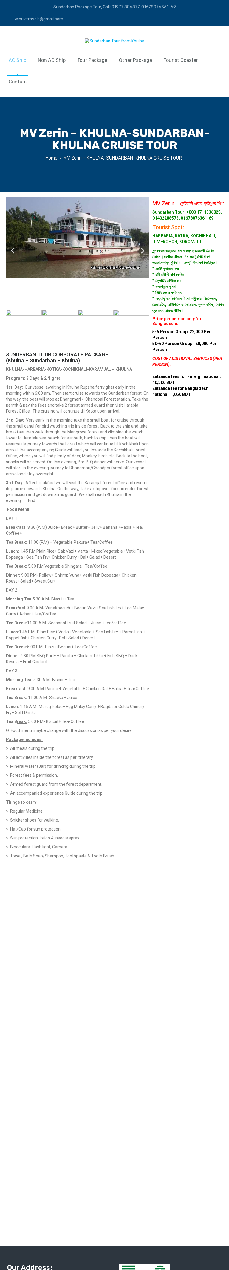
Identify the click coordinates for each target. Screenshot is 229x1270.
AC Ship (17, 60)
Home (51, 158)
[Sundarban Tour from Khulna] (114, 42)
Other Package (135, 60)
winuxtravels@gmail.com (38, 19)
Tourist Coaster (181, 60)
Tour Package (92, 60)
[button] (12, 250)
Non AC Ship (52, 60)
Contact (18, 82)
